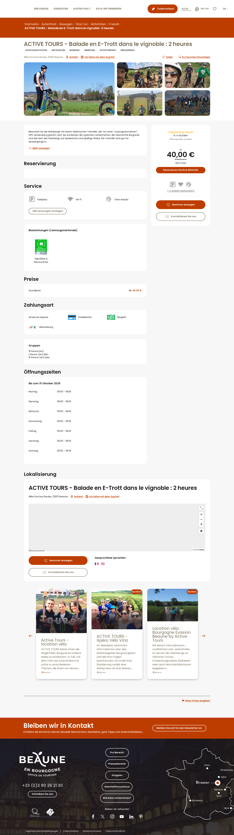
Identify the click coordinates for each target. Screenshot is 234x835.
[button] (225, 9)
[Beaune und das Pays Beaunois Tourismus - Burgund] (16, 9)
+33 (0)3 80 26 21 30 (42, 785)
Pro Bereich (117, 752)
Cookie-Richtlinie (70, 831)
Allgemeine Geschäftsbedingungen (42, 831)
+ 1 (187, 103)
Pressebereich (117, 763)
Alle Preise (180, 162)
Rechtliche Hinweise (92, 831)
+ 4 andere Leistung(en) (180, 190)
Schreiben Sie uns (42, 794)
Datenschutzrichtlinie (115, 831)
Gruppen (117, 775)
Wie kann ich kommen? (117, 798)
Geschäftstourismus (117, 786)
